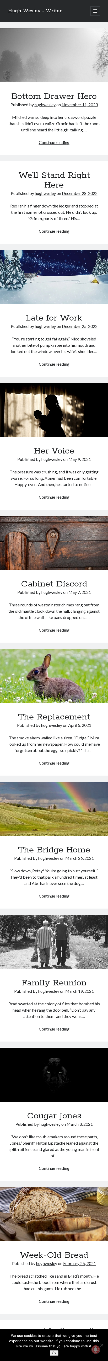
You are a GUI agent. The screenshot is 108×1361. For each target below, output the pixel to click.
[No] (101, 1345)
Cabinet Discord (54, 543)
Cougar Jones (54, 1075)
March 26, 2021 (79, 858)
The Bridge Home (54, 809)
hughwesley (45, 104)
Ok (54, 1353)
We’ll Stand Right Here (54, 180)
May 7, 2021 (79, 592)
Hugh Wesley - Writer (35, 11)
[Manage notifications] (95, 1349)
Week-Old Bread (54, 1214)
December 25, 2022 (80, 326)
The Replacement (54, 676)
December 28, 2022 (80, 193)
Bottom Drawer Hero (54, 55)
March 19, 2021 (79, 991)
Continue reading (54, 142)
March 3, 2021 (80, 1124)
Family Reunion (54, 942)
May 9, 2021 (79, 459)
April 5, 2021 (79, 725)
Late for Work (54, 277)
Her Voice (54, 410)
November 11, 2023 (80, 104)
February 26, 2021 (79, 1263)
